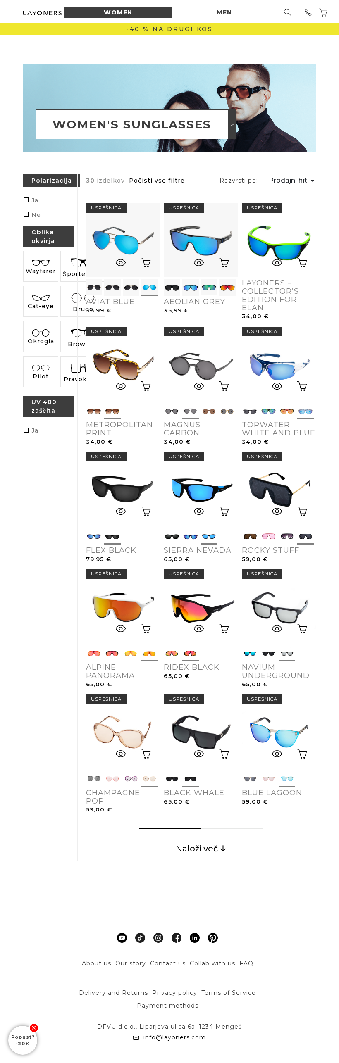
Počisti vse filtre (157, 180)
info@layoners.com (173, 1037)
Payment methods (167, 1005)
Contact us (168, 963)
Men (224, 12)
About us (96, 963)
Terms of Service (228, 992)
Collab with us (212, 963)
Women (118, 12)
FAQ (246, 963)
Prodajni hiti (289, 180)
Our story (130, 963)
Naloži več (198, 849)
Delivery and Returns (113, 992)
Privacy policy (174, 992)
